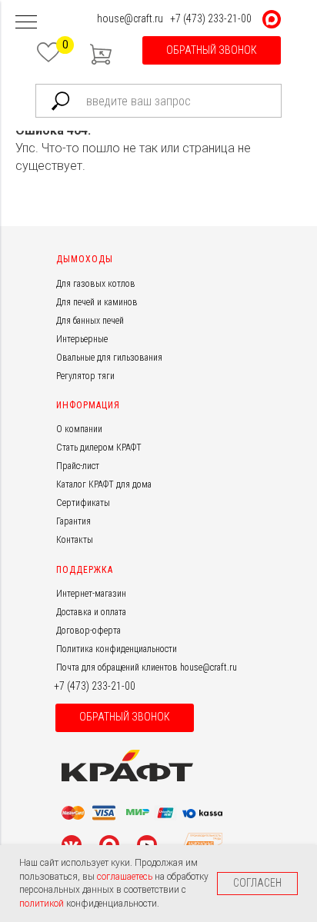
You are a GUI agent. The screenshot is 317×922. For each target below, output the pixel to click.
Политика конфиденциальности (116, 649)
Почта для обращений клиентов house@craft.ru (146, 667)
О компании (79, 429)
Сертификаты (83, 503)
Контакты (74, 539)
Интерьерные (82, 339)
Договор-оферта (88, 630)
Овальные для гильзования (109, 357)
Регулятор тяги (85, 376)
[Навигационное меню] (26, 23)
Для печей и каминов (97, 302)
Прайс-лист (77, 466)
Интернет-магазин (91, 593)
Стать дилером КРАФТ (99, 447)
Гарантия (73, 521)
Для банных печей (90, 320)
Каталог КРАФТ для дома (104, 484)
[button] (211, 50)
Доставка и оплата (91, 612)
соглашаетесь (126, 876)
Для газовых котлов (95, 283)
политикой (42, 903)
